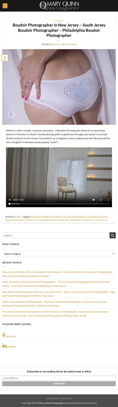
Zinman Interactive (88, 403)
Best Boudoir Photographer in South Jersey (48, 217)
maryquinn (71, 44)
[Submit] (113, 235)
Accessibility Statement (59, 398)
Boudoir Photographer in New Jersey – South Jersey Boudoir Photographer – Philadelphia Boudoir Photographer (59, 30)
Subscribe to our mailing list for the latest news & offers (59, 371)
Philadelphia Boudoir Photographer (54, 220)
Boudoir (59, 21)
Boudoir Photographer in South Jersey (21, 220)
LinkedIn (11, 346)
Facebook (10, 336)
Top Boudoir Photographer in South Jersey (88, 220)
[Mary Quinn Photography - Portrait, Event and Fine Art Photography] (59, 5)
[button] (5, 5)
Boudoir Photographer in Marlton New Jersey (88, 217)
